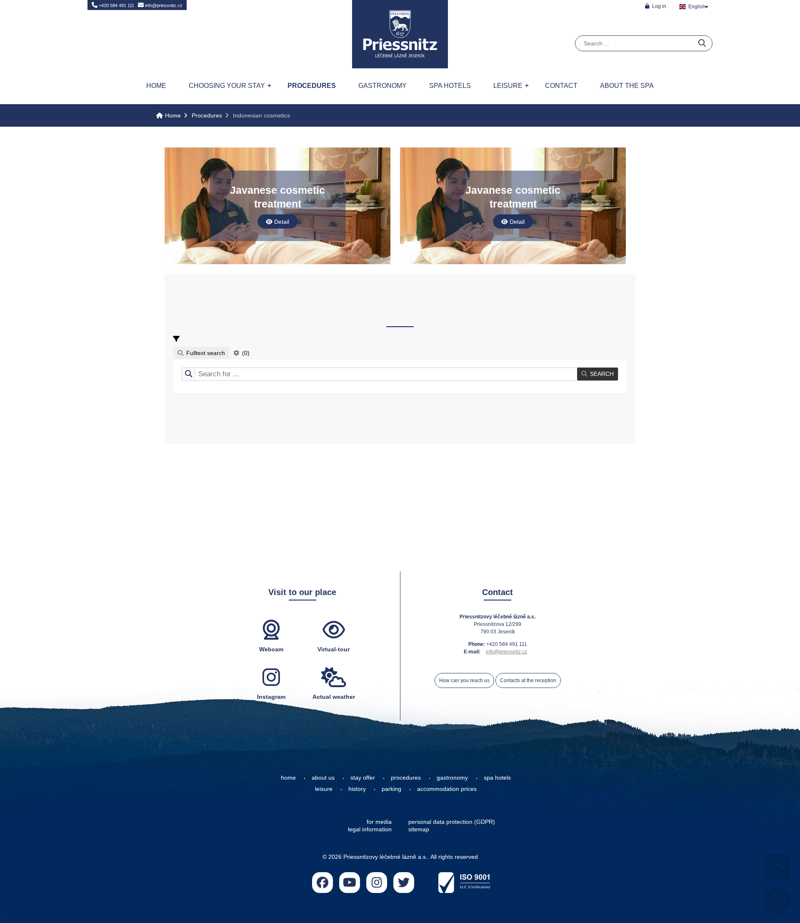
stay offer (362, 777)
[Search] (702, 44)
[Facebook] (322, 882)
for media (379, 821)
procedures (406, 777)
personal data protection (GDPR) (451, 821)
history (357, 788)
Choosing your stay (227, 85)
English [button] (696, 7)
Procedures (312, 85)
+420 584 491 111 (116, 5)
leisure (323, 788)
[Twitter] (403, 882)
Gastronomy (382, 85)
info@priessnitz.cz (163, 5)
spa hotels (497, 777)
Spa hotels (450, 85)
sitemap (418, 829)
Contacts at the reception (528, 680)
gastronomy (452, 777)
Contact (561, 85)
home (288, 777)
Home (400, 34)
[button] (655, 6)
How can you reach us (464, 680)
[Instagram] (376, 882)
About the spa (627, 85)
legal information (370, 829)
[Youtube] (349, 882)
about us (323, 777)
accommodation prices (447, 788)
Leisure (507, 85)
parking (391, 788)
